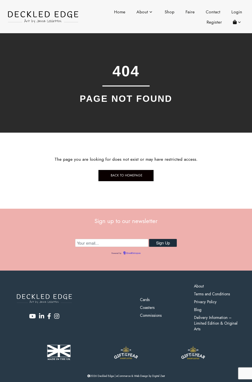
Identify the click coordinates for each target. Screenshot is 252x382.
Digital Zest (158, 376)
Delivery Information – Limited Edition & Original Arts (215, 323)
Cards (145, 300)
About (199, 286)
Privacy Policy (205, 302)
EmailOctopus (133, 253)
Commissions (151, 315)
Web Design (141, 376)
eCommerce (123, 376)
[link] (119, 12)
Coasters (147, 307)
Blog (197, 310)
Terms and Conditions (212, 294)
